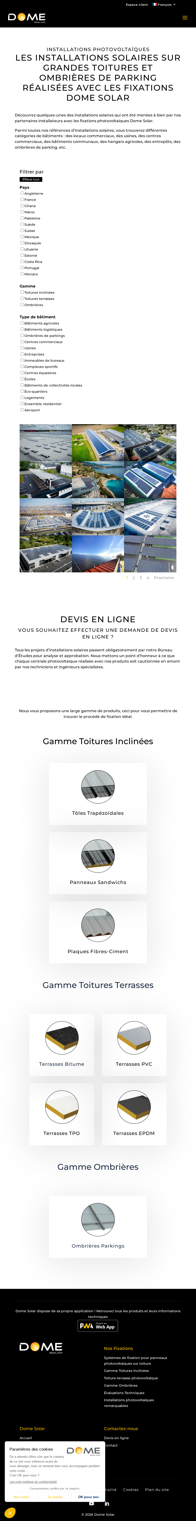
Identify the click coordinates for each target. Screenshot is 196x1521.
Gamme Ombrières (98, 1167)
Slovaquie (32, 243)
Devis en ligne (116, 1438)
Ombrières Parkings (98, 1246)
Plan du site (157, 1489)
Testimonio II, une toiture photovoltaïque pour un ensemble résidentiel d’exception (98, 496)
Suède (29, 224)
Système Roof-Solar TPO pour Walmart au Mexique (150, 526)
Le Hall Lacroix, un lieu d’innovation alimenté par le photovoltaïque (150, 454)
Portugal (31, 268)
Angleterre (33, 193)
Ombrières (33, 305)
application (83, 1311)
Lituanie (31, 249)
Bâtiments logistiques (43, 329)
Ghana (30, 206)
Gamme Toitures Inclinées (98, 741)
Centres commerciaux (43, 342)
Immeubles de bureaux (44, 360)
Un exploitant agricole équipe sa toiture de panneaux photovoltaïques (98, 565)
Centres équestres (40, 373)
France (30, 200)
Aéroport (32, 410)
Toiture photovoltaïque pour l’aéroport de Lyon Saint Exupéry (45, 454)
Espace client (137, 4)
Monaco (31, 274)
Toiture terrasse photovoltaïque (131, 1378)
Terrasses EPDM (134, 1133)
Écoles (29, 379)
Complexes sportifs (41, 367)
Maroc (29, 212)
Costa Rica (33, 262)
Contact (111, 1445)
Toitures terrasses (39, 299)
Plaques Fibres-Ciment (98, 951)
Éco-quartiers (35, 391)
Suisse (29, 231)
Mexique (31, 237)
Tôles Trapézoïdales (98, 813)
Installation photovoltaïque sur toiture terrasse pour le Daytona (46, 565)
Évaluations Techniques (124, 1392)
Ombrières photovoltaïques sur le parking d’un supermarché (150, 565)
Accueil (26, 1438)
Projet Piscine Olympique (98, 521)
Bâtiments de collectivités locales (53, 385)
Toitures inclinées (39, 292)
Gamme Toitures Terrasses (98, 985)
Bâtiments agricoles (41, 323)
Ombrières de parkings (44, 336)
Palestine (32, 218)
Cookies (131, 1489)
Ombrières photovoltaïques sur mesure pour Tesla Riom (46, 489)
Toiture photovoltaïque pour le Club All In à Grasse (150, 489)
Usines (30, 348)
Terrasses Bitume (61, 1064)
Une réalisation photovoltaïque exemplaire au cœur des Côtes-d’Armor (98, 454)
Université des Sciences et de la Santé (45, 523)
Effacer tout (30, 179)
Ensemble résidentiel (42, 404)
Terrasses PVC (134, 1064)
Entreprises (34, 354)
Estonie (30, 255)
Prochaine (164, 577)
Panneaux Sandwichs (98, 882)
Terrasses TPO (62, 1133)
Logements (34, 398)
